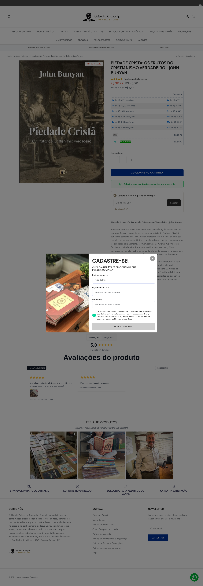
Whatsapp (97, 299)
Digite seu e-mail (100, 287)
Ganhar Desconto (123, 326)
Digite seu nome (100, 275)
